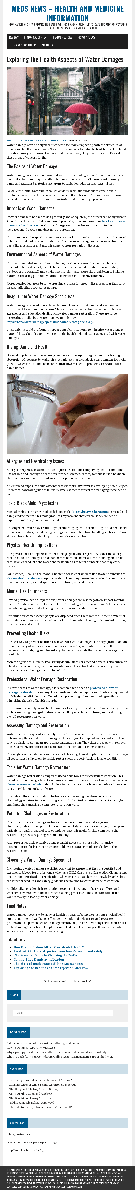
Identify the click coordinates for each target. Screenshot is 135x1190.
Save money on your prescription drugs (32, 1142)
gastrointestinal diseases (25, 578)
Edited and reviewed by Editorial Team (43, 140)
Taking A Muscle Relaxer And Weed (31, 1102)
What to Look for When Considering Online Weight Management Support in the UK (60, 1056)
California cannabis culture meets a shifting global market (44, 1043)
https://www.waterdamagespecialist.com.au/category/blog (49, 322)
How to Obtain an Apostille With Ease (31, 1047)
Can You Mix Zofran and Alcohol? (30, 1093)
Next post (80, 981)
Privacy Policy (86, 37)
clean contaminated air (24, 784)
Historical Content (36, 37)
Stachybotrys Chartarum (90, 512)
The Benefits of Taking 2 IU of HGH (31, 1098)
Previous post (57, 981)
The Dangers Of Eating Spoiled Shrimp (34, 1089)
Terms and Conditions (22, 45)
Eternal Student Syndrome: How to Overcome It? (40, 1107)
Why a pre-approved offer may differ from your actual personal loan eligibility (57, 1052)
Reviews (14, 37)
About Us (47, 45)
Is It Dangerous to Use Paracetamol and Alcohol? (40, 1080)
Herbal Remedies (62, 37)
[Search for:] (63, 1013)
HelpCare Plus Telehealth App (26, 1150)
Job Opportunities (18, 1134)
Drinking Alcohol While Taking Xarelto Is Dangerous (42, 1085)
